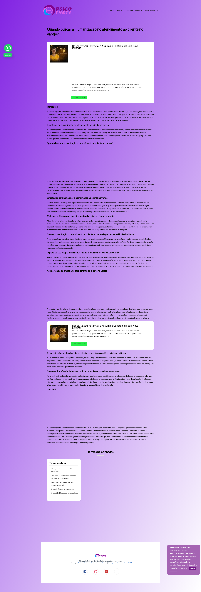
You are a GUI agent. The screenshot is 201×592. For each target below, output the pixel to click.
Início (112, 10)
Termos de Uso (101, 563)
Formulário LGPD (126, 563)
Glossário (129, 10)
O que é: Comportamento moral (62, 489)
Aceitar (192, 568)
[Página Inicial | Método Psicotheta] (57, 15)
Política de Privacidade (86, 563)
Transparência (113, 563)
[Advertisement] (110, 66)
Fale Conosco (150, 10)
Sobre (137, 10)
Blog (119, 10)
